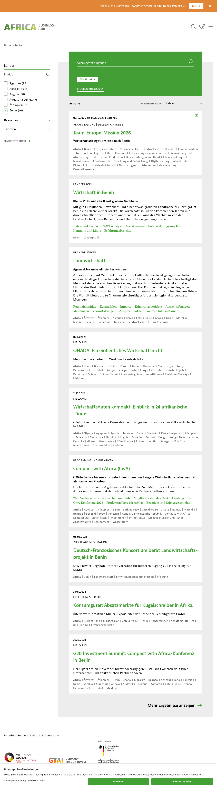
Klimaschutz (81, 165)
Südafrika (104, 322)
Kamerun (79, 374)
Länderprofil (91, 237)
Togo (145, 370)
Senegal (90, 322)
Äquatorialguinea (23, 99)
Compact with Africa (177, 513)
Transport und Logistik (90, 153)
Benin (16, 110)
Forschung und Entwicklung (131, 161)
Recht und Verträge (177, 374)
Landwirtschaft (152, 149)
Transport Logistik (176, 157)
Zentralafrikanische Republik (169, 370)
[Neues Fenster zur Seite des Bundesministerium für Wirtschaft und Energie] (108, 751)
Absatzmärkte (101, 161)
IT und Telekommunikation (181, 149)
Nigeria (77, 322)
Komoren (149, 366)
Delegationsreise (83, 169)
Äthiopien (18, 105)
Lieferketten (148, 165)
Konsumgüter (159, 621)
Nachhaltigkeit (128, 165)
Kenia (169, 318)
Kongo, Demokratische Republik (142, 513)
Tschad (135, 370)
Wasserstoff (120, 522)
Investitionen (81, 161)
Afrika (77, 149)
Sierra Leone (106, 441)
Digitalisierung (160, 161)
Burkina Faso (102, 366)
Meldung (78, 378)
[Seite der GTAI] (67, 760)
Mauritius (102, 684)
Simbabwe (96, 437)
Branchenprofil (159, 322)
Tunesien (119, 322)
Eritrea (140, 441)
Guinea (92, 374)
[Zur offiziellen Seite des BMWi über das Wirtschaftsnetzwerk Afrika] (20, 758)
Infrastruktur (181, 161)
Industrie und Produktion (107, 157)
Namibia (111, 437)
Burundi (150, 437)
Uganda (115, 433)
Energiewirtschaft (105, 149)
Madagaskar (111, 621)
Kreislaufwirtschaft (104, 165)
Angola (17, 94)
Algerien (18, 89)
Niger (169, 366)
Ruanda (78, 513)
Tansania (81, 437)
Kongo (110, 370)
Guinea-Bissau (109, 374)
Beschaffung (102, 522)
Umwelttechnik (116, 153)
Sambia (88, 684)
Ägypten (18, 83)
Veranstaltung (167, 165)
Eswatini (137, 437)
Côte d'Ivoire (144, 318)
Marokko (182, 318)
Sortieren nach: (151, 103)
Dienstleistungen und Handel (144, 157)
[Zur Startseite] (29, 27)
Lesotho (152, 441)
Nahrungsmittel (129, 149)
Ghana (159, 318)
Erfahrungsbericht (102, 625)
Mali (160, 366)
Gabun (136, 366)
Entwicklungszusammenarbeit (148, 153)
